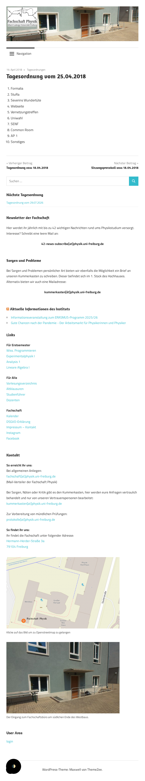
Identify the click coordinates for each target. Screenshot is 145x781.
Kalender (12, 416)
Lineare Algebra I (17, 367)
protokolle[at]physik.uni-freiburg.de (30, 519)
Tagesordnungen (36, 70)
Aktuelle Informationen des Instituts (40, 309)
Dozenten (13, 400)
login (9, 741)
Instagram (13, 432)
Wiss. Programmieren (21, 350)
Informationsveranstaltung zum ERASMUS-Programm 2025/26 (54, 317)
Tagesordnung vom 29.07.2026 (24, 202)
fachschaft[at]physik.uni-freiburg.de (31, 476)
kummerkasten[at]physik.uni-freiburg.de (34, 503)
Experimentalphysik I (20, 356)
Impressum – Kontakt (21, 427)
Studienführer (15, 394)
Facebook (12, 438)
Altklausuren (15, 388)
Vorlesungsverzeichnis (21, 383)
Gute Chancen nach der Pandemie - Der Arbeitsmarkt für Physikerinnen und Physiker (68, 322)
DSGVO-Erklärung (18, 421)
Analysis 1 (13, 361)
